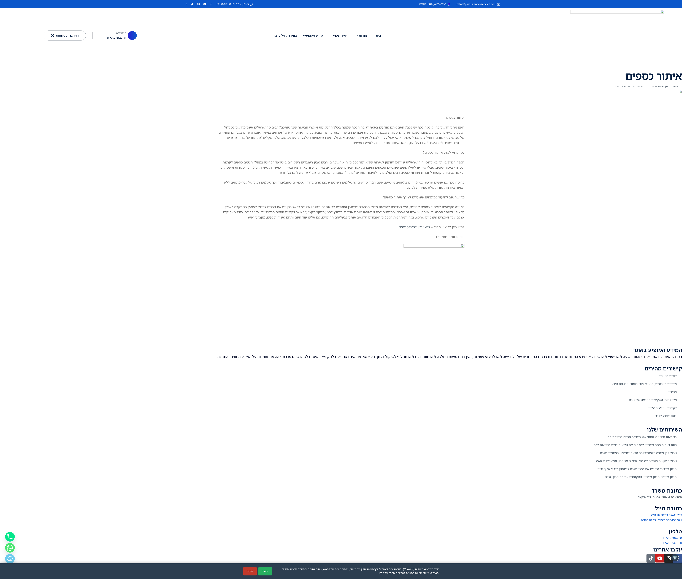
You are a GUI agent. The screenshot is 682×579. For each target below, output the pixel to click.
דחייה (250, 571)
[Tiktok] (650, 558)
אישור (265, 571)
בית (378, 35)
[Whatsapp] (10, 548)
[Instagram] (668, 558)
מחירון (672, 392)
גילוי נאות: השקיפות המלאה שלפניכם (653, 400)
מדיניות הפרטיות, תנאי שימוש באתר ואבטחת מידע (644, 384)
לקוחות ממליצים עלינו (662, 408)
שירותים (341, 35)
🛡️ (675, 557)
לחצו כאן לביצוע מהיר (414, 227)
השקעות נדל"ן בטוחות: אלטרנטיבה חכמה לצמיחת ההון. (641, 437)
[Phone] (10, 537)
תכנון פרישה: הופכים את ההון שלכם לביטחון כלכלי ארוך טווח (637, 469)
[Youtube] (659, 558)
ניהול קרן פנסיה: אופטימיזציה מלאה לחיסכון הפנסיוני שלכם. (638, 453)
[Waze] (10, 559)
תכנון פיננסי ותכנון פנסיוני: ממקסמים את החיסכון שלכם (641, 477)
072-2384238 (116, 38)
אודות (363, 35)
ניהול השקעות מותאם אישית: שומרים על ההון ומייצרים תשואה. (636, 461)
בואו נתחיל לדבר (285, 35)
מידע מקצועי (314, 35)
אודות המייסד (668, 376)
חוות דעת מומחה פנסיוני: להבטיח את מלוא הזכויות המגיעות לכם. (635, 445)
